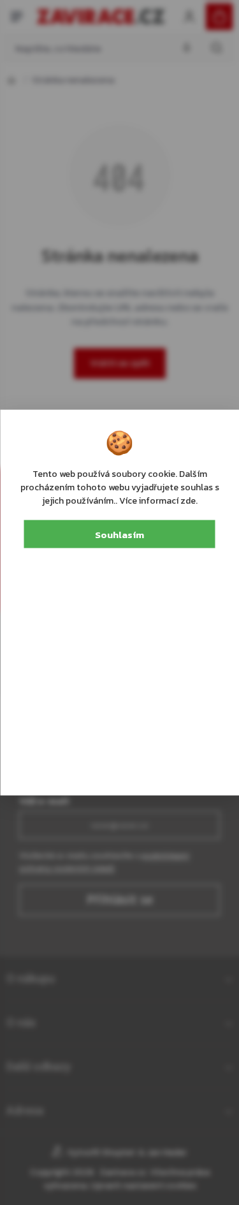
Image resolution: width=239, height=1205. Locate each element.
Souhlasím (119, 534)
